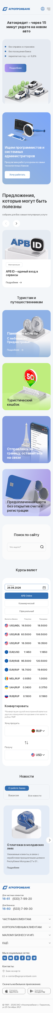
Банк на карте (13, 971)
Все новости (34, 795)
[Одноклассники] (16, 958)
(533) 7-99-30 (23, 909)
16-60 (6, 909)
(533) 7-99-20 (22, 899)
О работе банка (16, 788)
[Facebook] (22, 958)
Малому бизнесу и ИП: (18, 935)
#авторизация (14, 265)
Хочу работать (17, 174)
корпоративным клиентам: (22, 927)
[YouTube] (10, 958)
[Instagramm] (28, 958)
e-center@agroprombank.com (21, 976)
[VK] (4, 958)
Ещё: (5, 943)
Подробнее (15, 68)
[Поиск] (40, 547)
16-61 (6, 899)
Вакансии (13, 795)
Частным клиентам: (16, 919)
